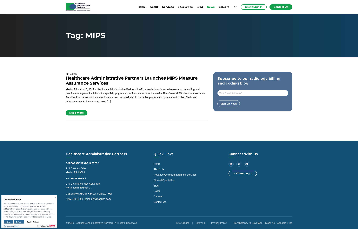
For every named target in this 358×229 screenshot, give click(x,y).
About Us (159, 169)
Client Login (244, 173)
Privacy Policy (219, 223)
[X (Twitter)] (238, 164)
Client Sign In (253, 7)
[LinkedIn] (231, 164)
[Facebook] (246, 164)
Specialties (185, 7)
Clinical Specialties (164, 180)
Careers (224, 7)
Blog (200, 7)
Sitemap (200, 223)
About (154, 7)
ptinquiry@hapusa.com (98, 199)
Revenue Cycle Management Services (175, 174)
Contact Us (281, 7)
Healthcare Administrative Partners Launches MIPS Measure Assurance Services (132, 81)
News (211, 7)
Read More (76, 112)
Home (142, 7)
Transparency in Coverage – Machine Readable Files (262, 223)
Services (168, 7)
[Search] (235, 7)
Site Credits (182, 223)
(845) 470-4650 (74, 199)
